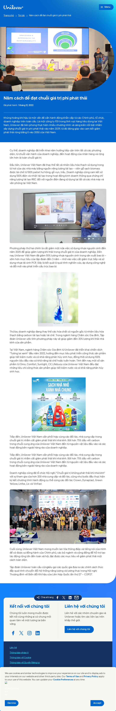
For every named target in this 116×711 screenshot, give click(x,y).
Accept (97, 703)
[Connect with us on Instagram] (29, 633)
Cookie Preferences (63, 680)
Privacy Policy (91, 677)
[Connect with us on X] (21, 633)
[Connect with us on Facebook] (13, 633)
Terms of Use (72, 677)
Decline (12, 703)
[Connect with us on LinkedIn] (38, 633)
